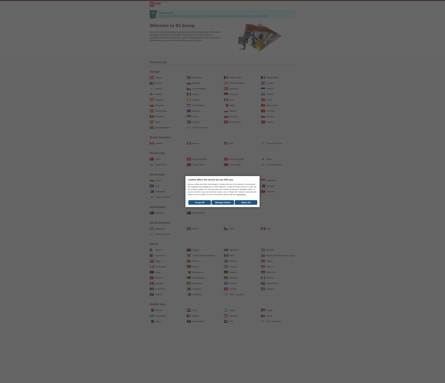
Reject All (246, 202)
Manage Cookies (222, 202)
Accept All (199, 202)
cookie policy (241, 194)
